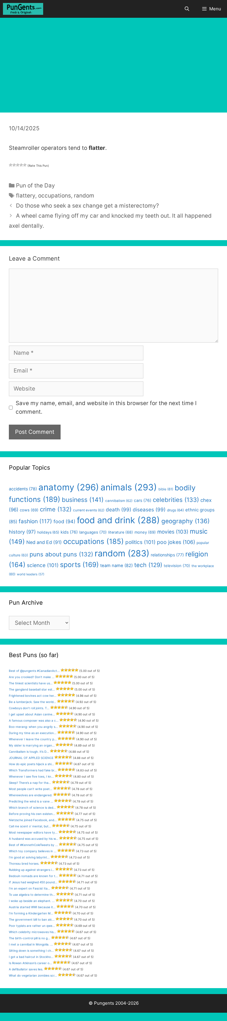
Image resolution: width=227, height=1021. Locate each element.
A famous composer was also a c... (34, 720)
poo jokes (176, 542)
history (22, 532)
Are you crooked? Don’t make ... (31, 677)
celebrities (176, 499)
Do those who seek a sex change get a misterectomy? (87, 205)
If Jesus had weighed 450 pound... (33, 882)
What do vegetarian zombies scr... (33, 975)
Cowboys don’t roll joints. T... (29, 708)
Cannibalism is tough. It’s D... (29, 751)
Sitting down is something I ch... (31, 950)
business (83, 499)
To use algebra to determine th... (32, 894)
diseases (149, 510)
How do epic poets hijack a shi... (31, 764)
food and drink (118, 520)
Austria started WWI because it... (32, 907)
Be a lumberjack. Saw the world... (32, 702)
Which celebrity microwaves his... (32, 932)
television (177, 565)
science (43, 565)
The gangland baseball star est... (32, 689)
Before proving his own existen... (32, 813)
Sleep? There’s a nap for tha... (30, 782)
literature (120, 532)
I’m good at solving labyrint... (29, 857)
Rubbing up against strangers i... (31, 869)
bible (165, 489)
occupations (54, 195)
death (118, 510)
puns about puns (61, 554)
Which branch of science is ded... (32, 807)
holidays (48, 532)
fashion (35, 521)
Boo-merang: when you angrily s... (33, 726)
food (64, 521)
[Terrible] (10, 165)
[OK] (18, 165)
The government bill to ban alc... (32, 919)
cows (29, 510)
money (145, 532)
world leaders (30, 574)
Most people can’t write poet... (30, 789)
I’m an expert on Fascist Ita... (29, 888)
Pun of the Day (35, 185)
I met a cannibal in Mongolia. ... (31, 944)
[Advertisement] (113, 62)
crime (56, 509)
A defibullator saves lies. (26, 969)
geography (185, 521)
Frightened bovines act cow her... (32, 695)
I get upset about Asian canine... (32, 714)
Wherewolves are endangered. (30, 795)
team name (116, 565)
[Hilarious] (25, 165)
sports (79, 565)
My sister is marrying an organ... (32, 745)
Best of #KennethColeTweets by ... (33, 845)
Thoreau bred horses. (24, 863)
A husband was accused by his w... (33, 838)
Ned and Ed (44, 542)
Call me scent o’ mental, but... (30, 826)
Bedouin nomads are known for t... (33, 876)
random (84, 195)
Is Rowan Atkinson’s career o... (30, 963)
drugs (175, 510)
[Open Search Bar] (186, 9)
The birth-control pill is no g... (29, 938)
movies (172, 532)
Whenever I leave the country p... (33, 739)
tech (148, 565)
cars (142, 500)
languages (93, 532)
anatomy (68, 487)
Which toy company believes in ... (32, 851)
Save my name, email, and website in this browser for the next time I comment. (106, 407)
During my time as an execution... (32, 733)
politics (140, 542)
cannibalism (118, 501)
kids (69, 531)
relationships (167, 554)
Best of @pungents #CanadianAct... (34, 670)
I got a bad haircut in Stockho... (31, 957)
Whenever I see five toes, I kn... (31, 776)
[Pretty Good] (21, 165)
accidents (23, 488)
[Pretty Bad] (14, 165)
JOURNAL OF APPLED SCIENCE (31, 758)
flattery (25, 195)
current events (88, 510)
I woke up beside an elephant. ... (32, 901)
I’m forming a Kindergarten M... (31, 913)
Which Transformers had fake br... (33, 770)
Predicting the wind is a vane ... (31, 801)
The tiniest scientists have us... (31, 683)
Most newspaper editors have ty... (33, 832)
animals (128, 487)
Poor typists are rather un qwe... (32, 925)
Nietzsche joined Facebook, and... (33, 820)
